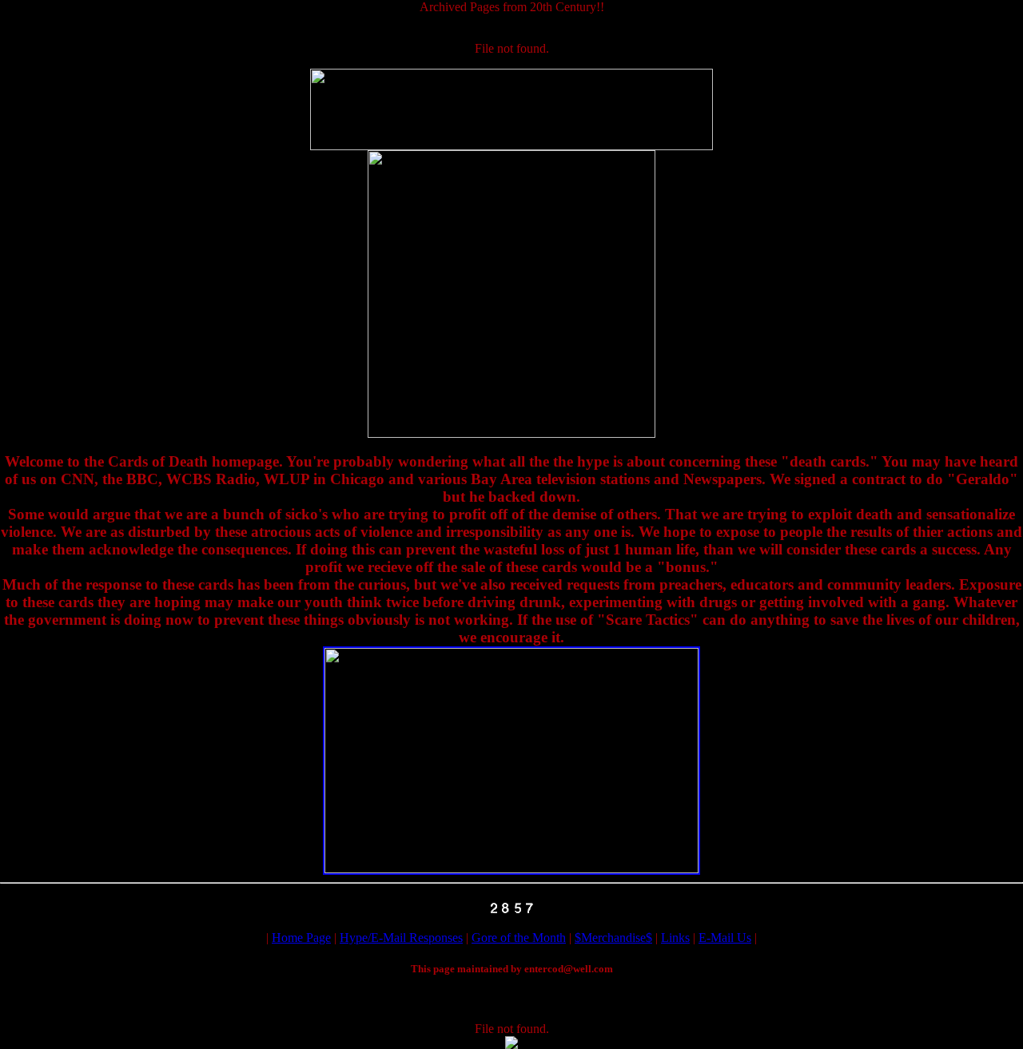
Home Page (301, 937)
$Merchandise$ (613, 937)
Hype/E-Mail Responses (401, 937)
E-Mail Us (725, 937)
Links (675, 937)
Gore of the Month (519, 937)
